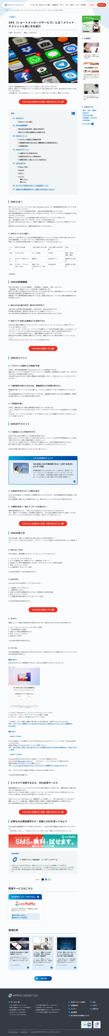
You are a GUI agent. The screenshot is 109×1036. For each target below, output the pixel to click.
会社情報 (83, 5)
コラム (77, 5)
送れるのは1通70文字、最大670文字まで (31, 129)
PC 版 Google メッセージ (24, 761)
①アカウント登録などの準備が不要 (29, 139)
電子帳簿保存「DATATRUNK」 (18, 1010)
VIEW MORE (86, 124)
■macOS (23, 182)
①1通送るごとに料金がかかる (28, 153)
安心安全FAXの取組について (80, 1015)
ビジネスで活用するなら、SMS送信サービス (32, 185)
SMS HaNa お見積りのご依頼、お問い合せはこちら (42, 102)
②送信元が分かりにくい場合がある (29, 156)
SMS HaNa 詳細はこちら (41, 348)
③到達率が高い (23, 146)
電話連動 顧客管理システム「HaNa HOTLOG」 (48, 1010)
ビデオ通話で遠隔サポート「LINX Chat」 (47, 1005)
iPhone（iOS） (23, 167)
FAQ (67, 5)
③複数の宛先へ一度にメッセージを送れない (32, 160)
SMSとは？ (20, 118)
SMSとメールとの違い (25, 122)
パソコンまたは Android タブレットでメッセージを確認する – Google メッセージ (40, 765)
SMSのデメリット (22, 149)
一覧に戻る (43, 978)
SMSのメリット (21, 136)
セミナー (62, 5)
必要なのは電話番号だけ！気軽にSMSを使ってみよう (35, 189)
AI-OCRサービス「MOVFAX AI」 (18, 1012)
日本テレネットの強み (45, 5)
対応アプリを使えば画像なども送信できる (31, 132)
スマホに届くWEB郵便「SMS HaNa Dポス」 (47, 1012)
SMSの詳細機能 (21, 125)
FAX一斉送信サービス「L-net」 (18, 1005)
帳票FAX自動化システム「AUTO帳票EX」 (21, 1007)
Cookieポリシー (24, 1032)
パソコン (21, 177)
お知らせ (72, 5)
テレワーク (94, 118)
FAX (89, 110)
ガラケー (21, 173)
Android (21, 170)
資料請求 (91, 5)
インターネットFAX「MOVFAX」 (18, 1014)
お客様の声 (55, 5)
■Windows (24, 179)
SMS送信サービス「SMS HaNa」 (44, 1007)
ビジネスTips (86, 120)
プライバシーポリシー (13, 1032)
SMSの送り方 (21, 163)
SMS (84, 110)
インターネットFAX (88, 115)
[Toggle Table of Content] (73, 113)
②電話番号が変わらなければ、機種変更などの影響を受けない (38, 143)
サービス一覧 (33, 5)
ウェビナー (86, 113)
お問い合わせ (101, 5)
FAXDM (94, 110)
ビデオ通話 (86, 118)
